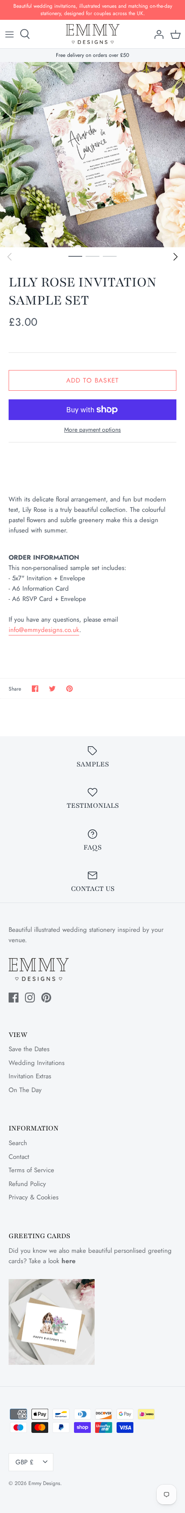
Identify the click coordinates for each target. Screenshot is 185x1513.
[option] (92, 154)
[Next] (175, 256)
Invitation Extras (30, 1076)
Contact (19, 1156)
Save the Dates (29, 1049)
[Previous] (9, 256)
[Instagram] (30, 997)
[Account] (156, 34)
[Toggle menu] (9, 34)
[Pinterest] (46, 997)
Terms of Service (31, 1170)
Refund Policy (27, 1184)
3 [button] (109, 255)
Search (18, 1143)
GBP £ (24, 1462)
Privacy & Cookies (34, 1197)
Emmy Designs (44, 1483)
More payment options (92, 429)
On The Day (25, 1090)
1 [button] (75, 255)
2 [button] (92, 255)
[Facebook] (13, 997)
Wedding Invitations (37, 1063)
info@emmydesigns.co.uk (44, 630)
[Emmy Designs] (93, 34)
